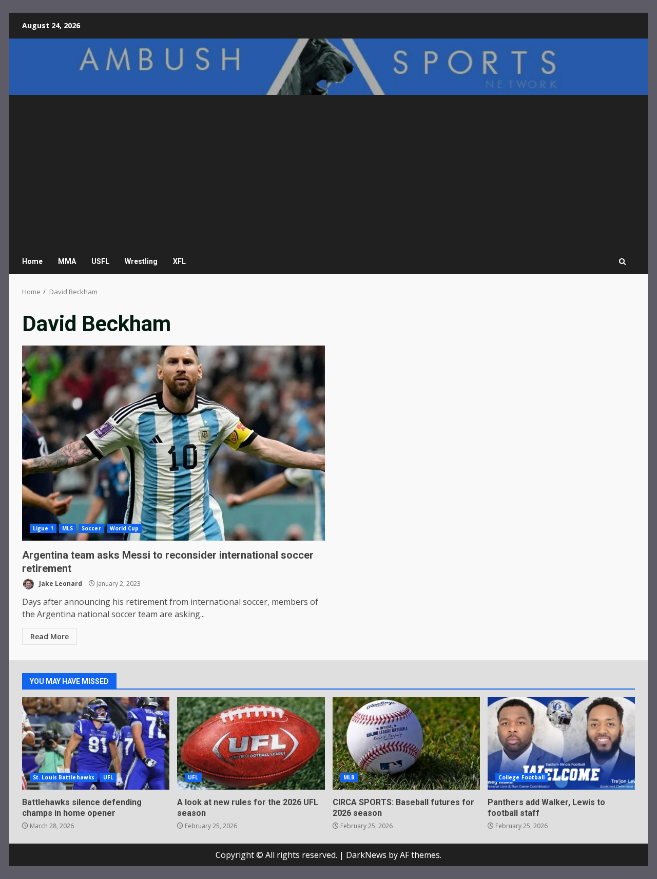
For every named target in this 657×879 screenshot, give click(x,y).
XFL (179, 261)
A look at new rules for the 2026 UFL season (250, 743)
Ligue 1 (43, 528)
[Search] (622, 262)
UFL (108, 777)
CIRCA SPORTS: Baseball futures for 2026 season (406, 743)
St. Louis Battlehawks (63, 777)
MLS (67, 528)
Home (32, 261)
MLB (349, 777)
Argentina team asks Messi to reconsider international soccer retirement (173, 443)
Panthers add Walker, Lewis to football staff (561, 743)
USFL (100, 261)
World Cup (124, 528)
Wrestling (141, 261)
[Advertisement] (328, 172)
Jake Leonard (59, 583)
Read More (49, 636)
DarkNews (366, 855)
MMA (67, 261)
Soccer (91, 528)
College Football (521, 777)
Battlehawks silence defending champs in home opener (95, 743)
